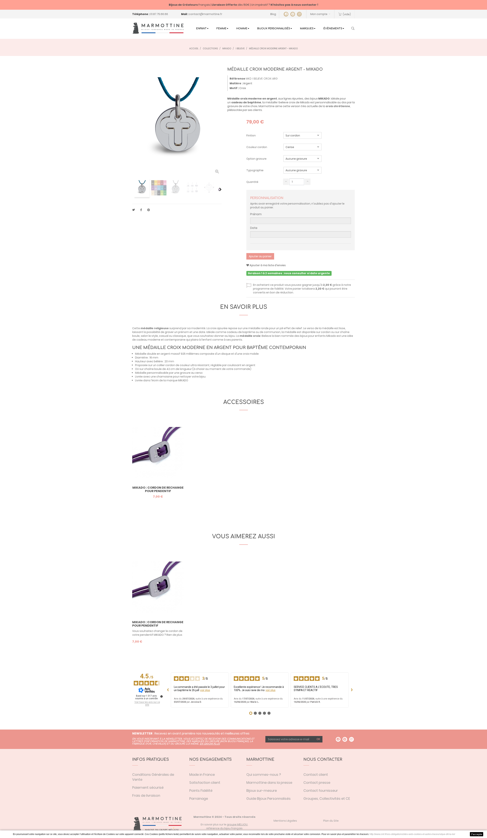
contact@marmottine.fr (205, 14)
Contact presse (316, 782)
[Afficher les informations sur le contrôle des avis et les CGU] (161, 696)
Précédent (133, 189)
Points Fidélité (200, 790)
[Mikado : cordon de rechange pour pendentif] (158, 587)
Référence (237, 78)
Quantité (252, 182)
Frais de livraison (146, 795)
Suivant (220, 189)
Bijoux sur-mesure (261, 790)
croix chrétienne (338, 106)
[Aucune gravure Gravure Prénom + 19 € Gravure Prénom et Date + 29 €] (302, 158)
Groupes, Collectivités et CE (326, 798)
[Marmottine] (158, 28)
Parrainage (198, 798)
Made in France (202, 774)
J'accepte (476, 834)
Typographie (255, 170)
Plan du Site (331, 821)
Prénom (256, 214)
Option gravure (256, 159)
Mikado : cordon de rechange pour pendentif (158, 489)
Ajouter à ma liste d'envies (267, 265)
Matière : (236, 83)
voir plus (205, 690)
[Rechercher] (353, 28)
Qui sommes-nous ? (263, 774)
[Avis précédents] (167, 690)
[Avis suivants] (351, 690)
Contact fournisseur (320, 790)
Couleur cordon (257, 147)
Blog (273, 14)
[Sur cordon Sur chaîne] (302, 135)
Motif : (234, 88)
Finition (251, 135)
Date (253, 228)
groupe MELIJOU (237, 824)
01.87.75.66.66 (159, 14)
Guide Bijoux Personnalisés (268, 798)
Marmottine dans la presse (269, 782)
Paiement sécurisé (148, 787)
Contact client (315, 774)
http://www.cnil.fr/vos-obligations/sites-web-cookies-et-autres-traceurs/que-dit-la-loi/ (412, 834)
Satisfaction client (204, 782)
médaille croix (250, 336)
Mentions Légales (285, 821)
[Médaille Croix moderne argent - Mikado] (142, 187)
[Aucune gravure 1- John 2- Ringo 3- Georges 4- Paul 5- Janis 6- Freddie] (302, 170)
